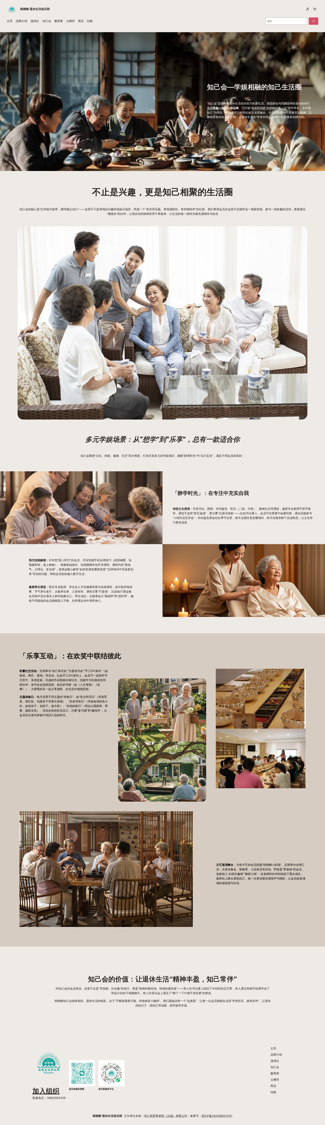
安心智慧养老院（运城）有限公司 (165, 1116)
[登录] (307, 9)
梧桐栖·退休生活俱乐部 (35, 9)
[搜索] (313, 21)
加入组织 (45, 1091)
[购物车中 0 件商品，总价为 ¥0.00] (314, 9)
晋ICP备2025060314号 (217, 1116)
